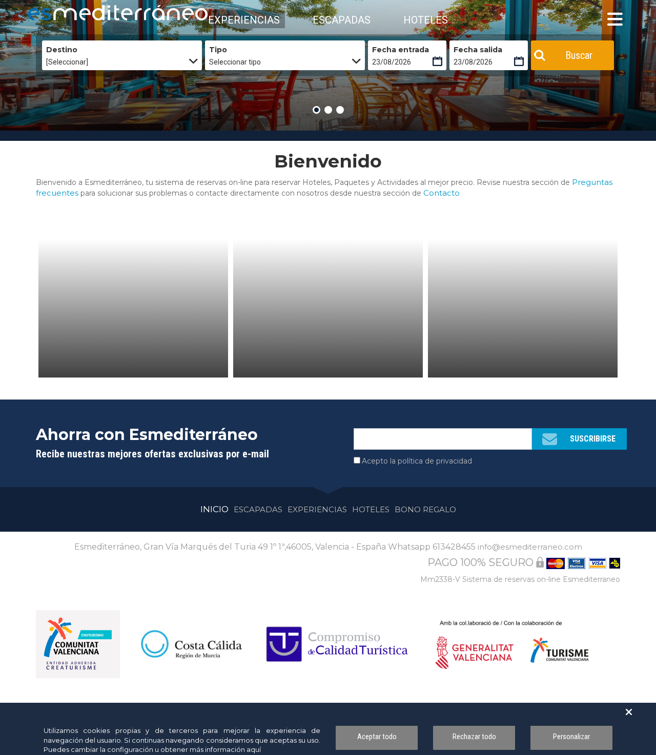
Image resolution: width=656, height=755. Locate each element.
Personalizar (571, 736)
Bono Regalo (425, 509)
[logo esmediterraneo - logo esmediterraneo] (74, 12)
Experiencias (317, 509)
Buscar (578, 55)
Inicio (214, 509)
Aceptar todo (377, 736)
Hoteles (370, 509)
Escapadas (258, 509)
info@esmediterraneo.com (530, 547)
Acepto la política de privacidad (417, 461)
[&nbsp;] (133, 308)
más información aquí (225, 749)
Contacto (441, 193)
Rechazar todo (474, 736)
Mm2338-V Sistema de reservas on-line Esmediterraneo (520, 579)
